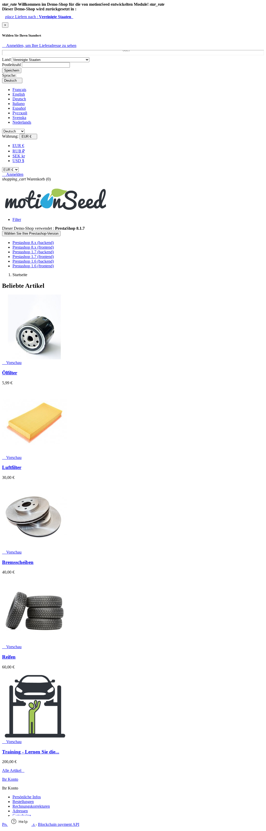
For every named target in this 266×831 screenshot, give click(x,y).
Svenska (19, 117)
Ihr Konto (10, 779)
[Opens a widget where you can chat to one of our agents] (19, 821)
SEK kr (18, 156)
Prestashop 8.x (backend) (33, 242)
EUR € (18, 145)
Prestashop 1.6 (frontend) (33, 266)
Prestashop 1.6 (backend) (33, 261)
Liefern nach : (39, 17)
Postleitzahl (11, 64)
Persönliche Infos (26, 797)
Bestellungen (23, 801)
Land (6, 59)
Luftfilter (11, 467)
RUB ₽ (18, 151)
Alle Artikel (13, 770)
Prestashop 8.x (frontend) (33, 247)
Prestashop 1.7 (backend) (33, 252)
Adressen (20, 811)
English (18, 94)
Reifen (9, 657)
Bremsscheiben (18, 562)
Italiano (18, 103)
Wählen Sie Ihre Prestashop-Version (31, 233)
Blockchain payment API (58, 824)
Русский (19, 113)
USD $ (18, 160)
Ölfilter (9, 372)
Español (19, 108)
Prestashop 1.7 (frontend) (33, 256)
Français (19, 89)
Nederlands (21, 122)
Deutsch (19, 99)
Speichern (11, 70)
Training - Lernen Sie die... (30, 752)
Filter (16, 219)
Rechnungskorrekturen (31, 806)
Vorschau (12, 362)
